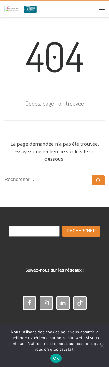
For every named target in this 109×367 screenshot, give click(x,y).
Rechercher (81, 231)
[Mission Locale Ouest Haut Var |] (20, 8)
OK (56, 358)
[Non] (102, 346)
